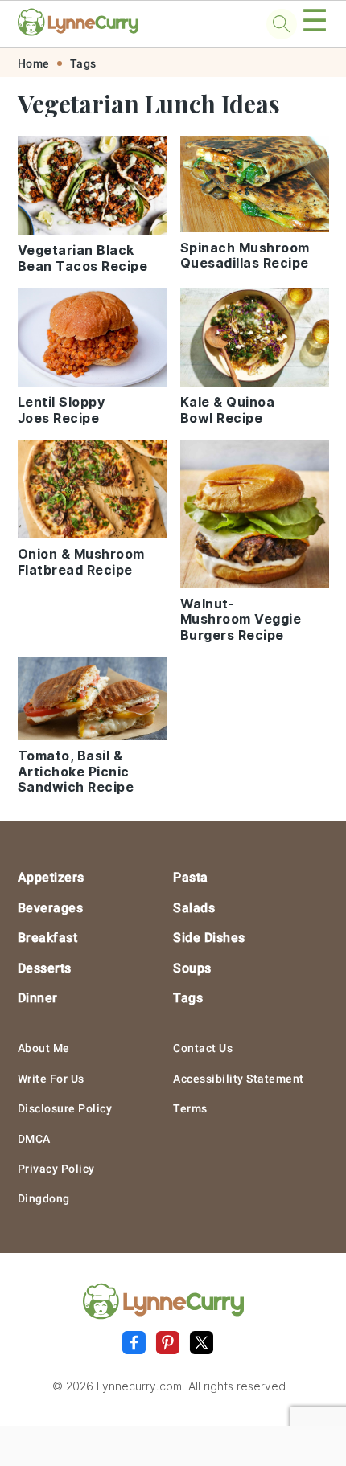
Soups (192, 968)
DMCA (34, 1138)
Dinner (38, 997)
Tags (83, 63)
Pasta (190, 877)
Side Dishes (209, 937)
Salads (194, 907)
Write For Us (51, 1078)
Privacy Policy (56, 1168)
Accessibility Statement (238, 1078)
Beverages (51, 907)
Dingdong (44, 1198)
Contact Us (203, 1048)
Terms (190, 1108)
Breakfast (48, 937)
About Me (44, 1048)
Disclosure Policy (65, 1108)
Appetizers (51, 877)
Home (34, 63)
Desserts (45, 968)
